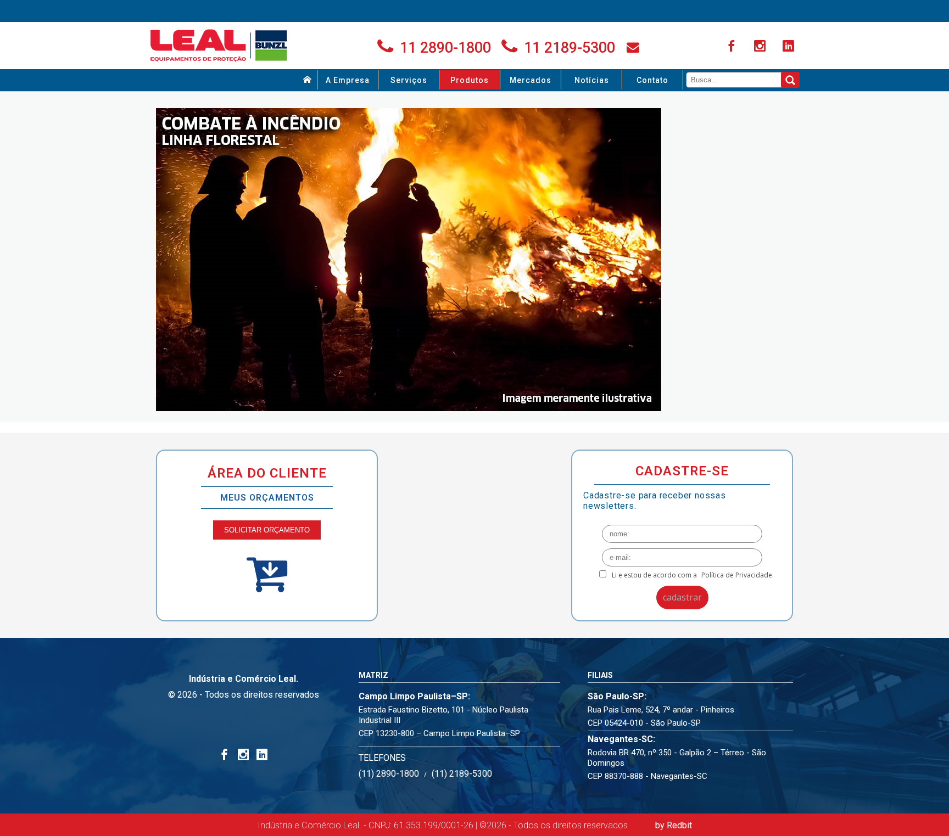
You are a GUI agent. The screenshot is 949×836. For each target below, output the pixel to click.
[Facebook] (732, 46)
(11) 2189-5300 (462, 773)
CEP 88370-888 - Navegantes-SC (647, 776)
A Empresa (348, 80)
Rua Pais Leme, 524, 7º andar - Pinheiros (661, 710)
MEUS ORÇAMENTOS (267, 497)
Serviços (408, 80)
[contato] (633, 47)
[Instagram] (761, 46)
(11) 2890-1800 (389, 773)
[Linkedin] (790, 46)
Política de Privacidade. (737, 575)
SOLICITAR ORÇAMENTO (267, 530)
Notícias (591, 80)
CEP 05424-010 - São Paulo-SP (644, 723)
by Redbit (673, 825)
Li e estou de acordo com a (693, 575)
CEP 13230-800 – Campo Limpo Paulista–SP (439, 733)
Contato (652, 80)
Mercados (530, 80)
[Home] (307, 79)
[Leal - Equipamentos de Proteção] (219, 46)
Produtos (469, 80)
